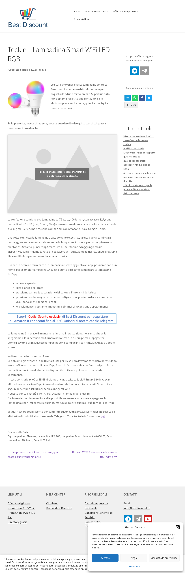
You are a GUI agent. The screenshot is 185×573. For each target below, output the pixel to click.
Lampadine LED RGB (49, 436)
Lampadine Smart (71, 436)
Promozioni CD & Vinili (21, 508)
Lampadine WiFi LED (94, 436)
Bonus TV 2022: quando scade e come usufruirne (94, 454)
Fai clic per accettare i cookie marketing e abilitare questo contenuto (62, 174)
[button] (178, 527)
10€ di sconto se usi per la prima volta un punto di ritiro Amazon (137, 189)
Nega (134, 558)
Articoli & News (82, 19)
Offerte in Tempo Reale (125, 11)
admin (42, 69)
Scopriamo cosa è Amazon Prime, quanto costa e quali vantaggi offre (35, 454)
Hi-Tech (23, 432)
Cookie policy (93, 522)
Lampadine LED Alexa (24, 436)
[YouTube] (148, 519)
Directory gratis (17, 522)
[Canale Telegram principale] (134, 70)
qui (103, 416)
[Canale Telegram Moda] (144, 70)
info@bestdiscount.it (136, 508)
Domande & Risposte (96, 11)
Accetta (105, 558)
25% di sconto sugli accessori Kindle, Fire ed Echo (136, 164)
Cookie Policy (134, 566)
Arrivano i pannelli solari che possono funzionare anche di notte (139, 177)
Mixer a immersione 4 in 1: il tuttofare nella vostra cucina (138, 140)
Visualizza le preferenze (164, 558)
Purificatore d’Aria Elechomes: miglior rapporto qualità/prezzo (139, 152)
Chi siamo (52, 503)
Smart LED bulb (42, 440)
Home (77, 11)
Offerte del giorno (19, 503)
